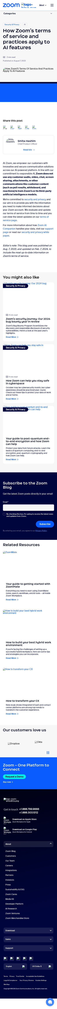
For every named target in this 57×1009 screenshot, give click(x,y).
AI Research (11, 908)
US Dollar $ (37, 966)
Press (8, 884)
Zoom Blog (10, 851)
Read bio (27, 149)
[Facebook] (24, 958)
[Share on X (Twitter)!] (20, 127)
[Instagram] (31, 958)
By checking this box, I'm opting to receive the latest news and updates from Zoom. (29, 515)
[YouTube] (18, 958)
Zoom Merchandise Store (17, 918)
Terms (6, 976)
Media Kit (9, 899)
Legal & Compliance (10, 980)
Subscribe (44, 524)
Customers (10, 856)
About (8, 844)
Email (5, 502)
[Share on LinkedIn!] (27, 127)
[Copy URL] (5, 127)
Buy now (7, 782)
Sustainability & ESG (14, 889)
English (9, 966)
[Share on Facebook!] (12, 127)
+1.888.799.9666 (29, 809)
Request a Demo (14, 776)
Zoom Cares (11, 894)
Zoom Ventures (12, 913)
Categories (10, 13)
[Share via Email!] (34, 127)
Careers (9, 865)
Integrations (11, 870)
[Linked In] (5, 958)
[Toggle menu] (52, 5)
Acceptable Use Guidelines (35, 976)
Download (10, 930)
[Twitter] (12, 958)
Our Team (10, 860)
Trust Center (20, 976)
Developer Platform (14, 904)
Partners (9, 875)
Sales (8, 939)
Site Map (7, 984)
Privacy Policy (41, 531)
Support (9, 949)
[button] (50, 1002)
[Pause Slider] (48, 751)
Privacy (12, 976)
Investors (9, 880)
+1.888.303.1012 (28, 812)
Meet (41, 5)
